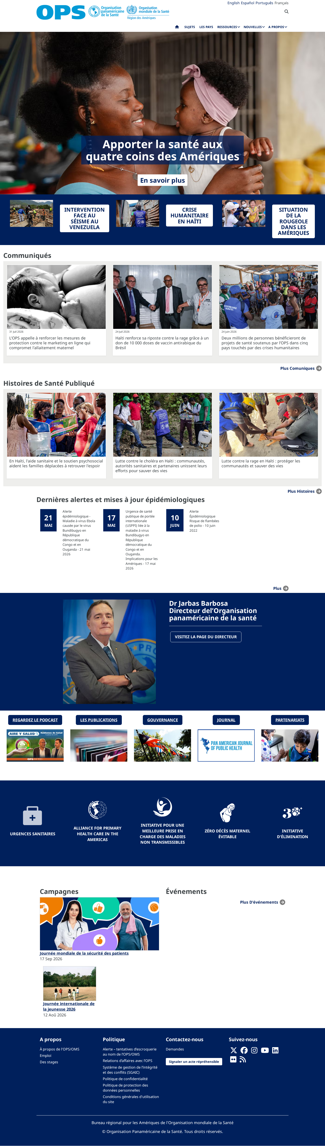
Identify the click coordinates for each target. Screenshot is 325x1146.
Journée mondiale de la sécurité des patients (84, 953)
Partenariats (289, 719)
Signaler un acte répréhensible (194, 1061)
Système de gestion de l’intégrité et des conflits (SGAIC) (130, 1070)
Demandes (175, 1049)
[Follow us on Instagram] (254, 1051)
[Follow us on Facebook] (244, 1051)
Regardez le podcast (35, 719)
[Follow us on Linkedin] (275, 1051)
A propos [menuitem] (276, 27)
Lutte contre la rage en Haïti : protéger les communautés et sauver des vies (261, 463)
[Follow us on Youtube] (265, 1051)
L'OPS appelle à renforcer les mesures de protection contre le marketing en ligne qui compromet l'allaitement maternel (49, 342)
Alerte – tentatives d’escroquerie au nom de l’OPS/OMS (130, 1052)
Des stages (49, 1062)
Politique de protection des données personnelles (125, 1088)
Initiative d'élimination (292, 833)
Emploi (45, 1055)
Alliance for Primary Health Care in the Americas (97, 833)
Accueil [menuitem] (177, 28)
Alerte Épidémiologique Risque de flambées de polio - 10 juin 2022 (204, 521)
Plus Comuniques (297, 368)
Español (247, 2)
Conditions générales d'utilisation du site (131, 1099)
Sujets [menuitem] (189, 27)
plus (277, 588)
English (234, 2)
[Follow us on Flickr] (233, 1060)
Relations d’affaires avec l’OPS (127, 1060)
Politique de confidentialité (125, 1078)
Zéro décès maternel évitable (227, 833)
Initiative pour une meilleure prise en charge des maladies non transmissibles (162, 833)
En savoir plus (162, 180)
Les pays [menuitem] (206, 27)
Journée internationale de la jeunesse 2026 (69, 1006)
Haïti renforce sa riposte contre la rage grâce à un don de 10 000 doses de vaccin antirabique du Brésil (162, 342)
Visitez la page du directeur (206, 636)
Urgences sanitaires (32, 833)
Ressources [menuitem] (227, 27)
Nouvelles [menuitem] (253, 27)
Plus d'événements (259, 902)
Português (264, 2)
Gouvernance (162, 719)
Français (282, 2)
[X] (233, 1051)
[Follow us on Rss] (243, 1060)
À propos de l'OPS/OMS (59, 1049)
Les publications (98, 719)
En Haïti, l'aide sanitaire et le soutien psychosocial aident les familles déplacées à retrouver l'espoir (56, 463)
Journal (226, 719)
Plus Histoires (301, 491)
